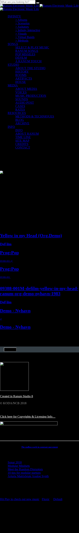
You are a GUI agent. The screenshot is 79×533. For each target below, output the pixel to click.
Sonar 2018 (15, 462)
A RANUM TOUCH (28, 61)
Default (57, 499)
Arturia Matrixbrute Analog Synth (28, 476)
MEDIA (13, 85)
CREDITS (21, 144)
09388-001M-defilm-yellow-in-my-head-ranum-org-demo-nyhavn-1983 (39, 291)
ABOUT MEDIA (26, 88)
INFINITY (14, 16)
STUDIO (13, 64)
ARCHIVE (22, 123)
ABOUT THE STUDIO (30, 68)
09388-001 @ (6, 261)
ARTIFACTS (23, 78)
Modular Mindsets (19, 465)
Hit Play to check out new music (19, 499)
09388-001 (5, 277)
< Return (10, 349)
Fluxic (45, 499)
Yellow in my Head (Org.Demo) (31, 235)
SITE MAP (22, 140)
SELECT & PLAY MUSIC (32, 47)
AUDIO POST (24, 102)
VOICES (21, 92)
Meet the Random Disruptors (25, 469)
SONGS (13, 44)
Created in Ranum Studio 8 (16, 396)
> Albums (21, 19)
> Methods (21, 40)
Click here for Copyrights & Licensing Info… (27, 416)
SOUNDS (21, 99)
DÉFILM (21, 57)
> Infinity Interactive (27, 30)
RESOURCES (17, 113)
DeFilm (6, 244)
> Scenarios (22, 23)
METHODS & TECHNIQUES (34, 116)
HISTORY (22, 71)
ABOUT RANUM (27, 133)
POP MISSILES (25, 54)
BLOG (19, 120)
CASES (20, 106)
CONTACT (22, 147)
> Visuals (21, 33)
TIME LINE (23, 137)
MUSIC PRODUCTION (30, 95)
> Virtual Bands (25, 37)
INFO (11, 126)
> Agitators (22, 26)
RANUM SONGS (26, 51)
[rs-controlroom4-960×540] (14, 389)
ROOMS (20, 75)
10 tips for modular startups (24, 472)
